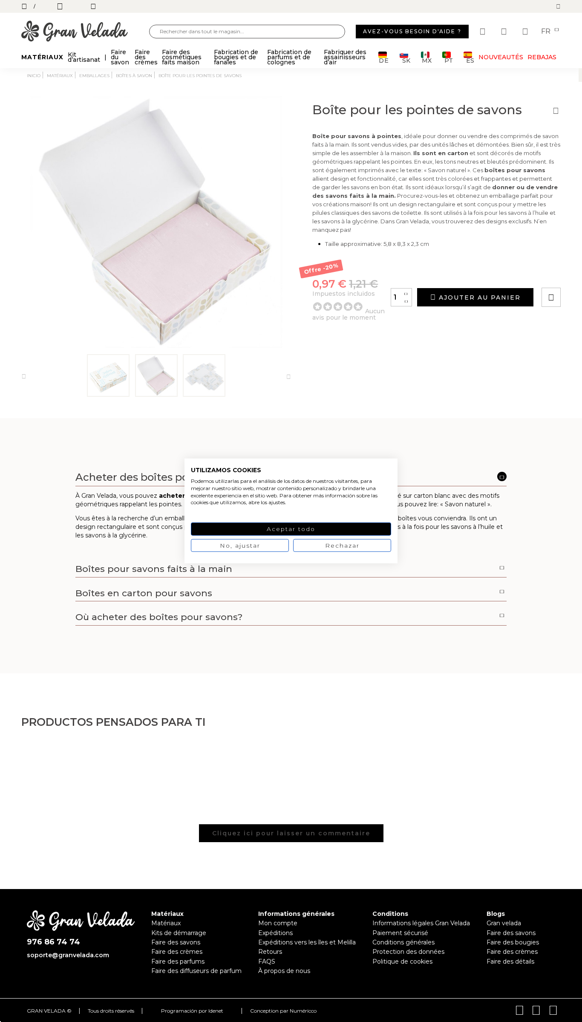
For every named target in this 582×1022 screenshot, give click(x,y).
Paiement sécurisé (400, 933)
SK (406, 60)
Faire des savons (175, 942)
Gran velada (504, 923)
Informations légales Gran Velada (421, 923)
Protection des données (408, 952)
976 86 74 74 (53, 942)
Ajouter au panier (478, 297)
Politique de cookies (402, 961)
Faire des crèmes (176, 952)
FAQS (266, 961)
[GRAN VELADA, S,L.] (85, 31)
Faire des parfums (178, 961)
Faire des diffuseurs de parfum (196, 971)
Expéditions (275, 933)
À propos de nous (284, 971)
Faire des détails (510, 961)
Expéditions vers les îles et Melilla (307, 942)
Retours (270, 952)
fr (546, 31)
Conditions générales (403, 942)
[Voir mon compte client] (504, 31)
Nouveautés (500, 57)
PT (448, 60)
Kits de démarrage (178, 933)
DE (384, 60)
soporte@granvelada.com (68, 955)
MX (427, 60)
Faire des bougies (513, 942)
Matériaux (166, 923)
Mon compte (277, 923)
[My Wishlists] (483, 31)
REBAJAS (541, 57)
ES (470, 60)
